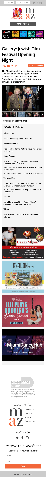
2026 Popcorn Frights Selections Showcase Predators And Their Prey (20, 162)
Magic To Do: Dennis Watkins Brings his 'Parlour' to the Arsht (22, 150)
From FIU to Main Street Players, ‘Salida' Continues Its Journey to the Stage (19, 203)
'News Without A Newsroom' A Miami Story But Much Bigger (22, 168)
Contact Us (29, 409)
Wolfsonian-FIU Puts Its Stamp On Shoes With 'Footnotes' (22, 190)
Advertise (29, 417)
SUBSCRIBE (9, 2)
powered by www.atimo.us (23, 474)
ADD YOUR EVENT (23, 2)
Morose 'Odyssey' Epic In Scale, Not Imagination (23, 173)
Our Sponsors (30, 421)
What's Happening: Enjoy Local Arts (17, 138)
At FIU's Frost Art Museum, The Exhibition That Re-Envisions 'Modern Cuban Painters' (22, 184)
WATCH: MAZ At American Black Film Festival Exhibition (21, 215)
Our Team (29, 413)
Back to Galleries (36, 66)
